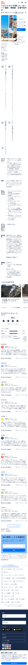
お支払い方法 (5, 643)
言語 (3, 612)
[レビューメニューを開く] (26, 347)
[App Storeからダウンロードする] (18, 630)
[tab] (10, 565)
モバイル (4, 626)
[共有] (26, 12)
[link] (11, 297)
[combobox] (16, 338)
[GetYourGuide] (3, 2)
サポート (4, 634)
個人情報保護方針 (4, 559)
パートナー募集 (5, 640)
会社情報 (4, 637)
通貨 (3, 619)
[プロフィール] (25, 3)
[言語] (22, 2)
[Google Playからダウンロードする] (7, 630)
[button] (7, 12)
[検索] (19, 2)
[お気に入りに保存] (19, 285)
